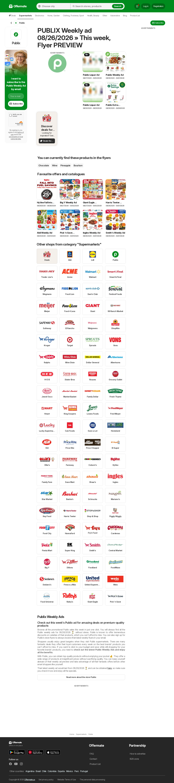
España (61, 771)
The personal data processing (92, 779)
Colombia (52, 771)
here (110, 668)
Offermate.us (29, 779)
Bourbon (78, 165)
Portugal (84, 771)
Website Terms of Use (66, 779)
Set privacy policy (46, 779)
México (69, 771)
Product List (135, 15)
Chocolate (43, 165)
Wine (54, 165)
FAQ (92, 753)
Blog (125, 15)
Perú (76, 771)
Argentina (29, 771)
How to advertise (137, 753)
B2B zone (134, 759)
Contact (93, 759)
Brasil (38, 771)
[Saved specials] (137, 6)
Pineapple (65, 165)
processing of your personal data (16, 138)
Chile (44, 771)
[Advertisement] (57, 73)
